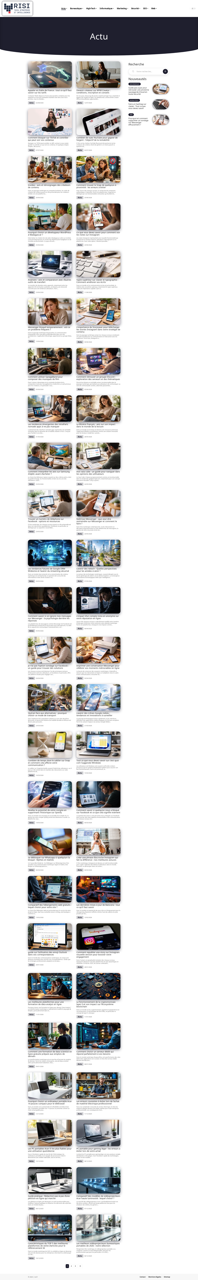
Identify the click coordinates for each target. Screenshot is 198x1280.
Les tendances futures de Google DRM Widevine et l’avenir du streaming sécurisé (48, 569)
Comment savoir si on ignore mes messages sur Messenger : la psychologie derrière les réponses (49, 618)
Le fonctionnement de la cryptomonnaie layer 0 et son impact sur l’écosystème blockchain (96, 1004)
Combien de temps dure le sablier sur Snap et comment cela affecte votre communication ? (49, 762)
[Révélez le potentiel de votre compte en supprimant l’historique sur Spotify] (50, 794)
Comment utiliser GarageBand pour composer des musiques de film (45, 378)
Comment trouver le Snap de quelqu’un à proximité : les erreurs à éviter (96, 186)
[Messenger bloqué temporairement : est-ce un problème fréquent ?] (50, 311)
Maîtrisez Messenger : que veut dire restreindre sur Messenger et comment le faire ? (96, 521)
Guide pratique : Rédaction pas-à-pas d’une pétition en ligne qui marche (49, 1197)
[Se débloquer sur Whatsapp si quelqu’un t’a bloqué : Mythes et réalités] (50, 842)
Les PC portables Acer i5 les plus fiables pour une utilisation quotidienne (50, 1149)
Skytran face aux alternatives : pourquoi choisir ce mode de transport (47, 714)
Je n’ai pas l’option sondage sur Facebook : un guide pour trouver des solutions (48, 666)
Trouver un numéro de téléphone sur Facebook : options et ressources (46, 520)
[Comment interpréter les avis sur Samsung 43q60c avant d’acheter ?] (50, 456)
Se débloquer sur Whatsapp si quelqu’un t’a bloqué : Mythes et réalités (49, 858)
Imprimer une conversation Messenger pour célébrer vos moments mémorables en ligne (97, 666)
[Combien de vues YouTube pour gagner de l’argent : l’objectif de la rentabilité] (98, 122)
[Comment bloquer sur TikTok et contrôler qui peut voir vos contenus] (50, 122)
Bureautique (134, 100)
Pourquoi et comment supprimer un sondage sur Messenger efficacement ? (138, 121)
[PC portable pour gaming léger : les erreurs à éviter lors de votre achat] (98, 1133)
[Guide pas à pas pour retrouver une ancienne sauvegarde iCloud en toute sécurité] (161, 89)
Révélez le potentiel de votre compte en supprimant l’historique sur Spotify (47, 811)
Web (131, 115)
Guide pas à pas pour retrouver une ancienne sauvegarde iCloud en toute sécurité (138, 90)
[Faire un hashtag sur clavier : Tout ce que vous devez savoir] (161, 104)
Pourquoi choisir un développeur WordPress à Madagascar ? (49, 233)
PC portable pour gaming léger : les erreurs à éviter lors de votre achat (98, 1149)
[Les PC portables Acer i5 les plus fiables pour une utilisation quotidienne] (50, 1133)
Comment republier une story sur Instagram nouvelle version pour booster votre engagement (98, 954)
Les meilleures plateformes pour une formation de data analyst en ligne (46, 1003)
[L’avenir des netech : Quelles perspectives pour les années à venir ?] (98, 553)
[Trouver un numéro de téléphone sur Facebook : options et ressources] (50, 503)
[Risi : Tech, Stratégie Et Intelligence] (17, 8)
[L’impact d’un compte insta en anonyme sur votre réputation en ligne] (98, 600)
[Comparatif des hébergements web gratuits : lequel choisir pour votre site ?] (50, 889)
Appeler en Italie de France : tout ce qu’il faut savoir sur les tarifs (50, 91)
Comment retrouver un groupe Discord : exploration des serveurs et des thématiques (98, 378)
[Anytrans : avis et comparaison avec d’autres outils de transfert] (50, 264)
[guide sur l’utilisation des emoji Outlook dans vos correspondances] (50, 936)
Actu (31, 103)
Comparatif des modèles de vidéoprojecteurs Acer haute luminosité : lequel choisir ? (98, 1197)
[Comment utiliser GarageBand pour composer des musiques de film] (50, 361)
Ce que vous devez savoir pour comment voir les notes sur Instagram (98, 233)
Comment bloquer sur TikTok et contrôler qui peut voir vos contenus (48, 138)
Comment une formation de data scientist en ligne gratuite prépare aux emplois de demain (50, 1054)
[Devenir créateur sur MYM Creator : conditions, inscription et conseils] (98, 74)
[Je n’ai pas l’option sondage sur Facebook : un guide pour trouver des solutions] (50, 650)
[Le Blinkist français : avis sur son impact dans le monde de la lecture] (98, 408)
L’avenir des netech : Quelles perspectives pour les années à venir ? (96, 569)
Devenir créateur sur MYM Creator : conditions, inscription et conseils (93, 91)
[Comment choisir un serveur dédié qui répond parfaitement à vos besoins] (98, 1036)
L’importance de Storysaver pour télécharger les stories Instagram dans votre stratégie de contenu (98, 329)
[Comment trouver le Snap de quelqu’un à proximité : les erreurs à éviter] (98, 169)
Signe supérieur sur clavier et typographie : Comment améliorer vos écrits (97, 280)
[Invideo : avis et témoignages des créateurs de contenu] (50, 169)
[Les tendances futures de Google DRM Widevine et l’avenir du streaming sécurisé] (50, 553)
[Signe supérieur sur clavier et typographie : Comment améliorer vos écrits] (98, 264)
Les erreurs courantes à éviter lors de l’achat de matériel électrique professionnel (97, 1102)
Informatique (134, 84)
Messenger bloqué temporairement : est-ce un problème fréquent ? (49, 328)
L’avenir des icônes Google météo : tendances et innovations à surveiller (94, 714)
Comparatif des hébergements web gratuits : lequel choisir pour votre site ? (50, 906)
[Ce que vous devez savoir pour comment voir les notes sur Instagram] (98, 217)
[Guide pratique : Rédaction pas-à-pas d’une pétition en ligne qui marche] (50, 1180)
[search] (187, 8)
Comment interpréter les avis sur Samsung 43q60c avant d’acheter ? (49, 472)
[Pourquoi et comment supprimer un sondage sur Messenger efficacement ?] (161, 120)
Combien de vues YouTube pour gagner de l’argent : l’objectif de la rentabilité (97, 138)
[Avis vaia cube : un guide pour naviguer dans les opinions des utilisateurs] (98, 456)
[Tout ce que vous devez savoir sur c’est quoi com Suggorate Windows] (98, 745)
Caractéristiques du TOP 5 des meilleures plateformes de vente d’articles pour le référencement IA (48, 1245)
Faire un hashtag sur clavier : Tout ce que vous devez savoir (137, 106)
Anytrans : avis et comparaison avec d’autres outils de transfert (49, 280)
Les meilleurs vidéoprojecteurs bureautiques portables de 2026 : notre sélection (98, 1244)
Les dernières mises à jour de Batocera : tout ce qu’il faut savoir (98, 906)
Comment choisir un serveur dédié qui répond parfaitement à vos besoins (95, 1052)
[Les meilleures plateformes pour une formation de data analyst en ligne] (50, 986)
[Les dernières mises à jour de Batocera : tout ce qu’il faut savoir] (98, 889)
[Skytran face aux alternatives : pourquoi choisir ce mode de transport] (50, 697)
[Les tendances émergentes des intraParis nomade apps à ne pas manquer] (50, 408)
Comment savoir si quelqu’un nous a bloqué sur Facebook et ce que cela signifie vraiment (98, 811)
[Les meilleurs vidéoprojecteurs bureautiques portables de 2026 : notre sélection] (98, 1227)
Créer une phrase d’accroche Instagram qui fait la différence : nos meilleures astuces (97, 858)
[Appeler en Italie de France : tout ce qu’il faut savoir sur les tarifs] (50, 74)
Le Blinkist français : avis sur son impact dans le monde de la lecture (95, 425)
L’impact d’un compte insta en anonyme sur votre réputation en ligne (97, 617)
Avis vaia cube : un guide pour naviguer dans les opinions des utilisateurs (98, 472)
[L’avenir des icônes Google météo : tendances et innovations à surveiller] (98, 697)
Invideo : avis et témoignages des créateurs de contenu (49, 186)
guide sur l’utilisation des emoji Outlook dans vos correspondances (47, 953)
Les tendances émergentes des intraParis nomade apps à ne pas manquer (48, 425)
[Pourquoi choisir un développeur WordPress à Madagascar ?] (50, 217)
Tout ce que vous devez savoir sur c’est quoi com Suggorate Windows (97, 761)
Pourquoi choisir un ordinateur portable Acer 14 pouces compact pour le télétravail (50, 1102)
